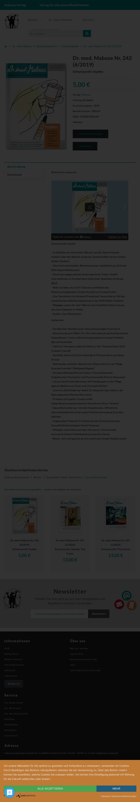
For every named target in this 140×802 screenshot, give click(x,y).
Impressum (106, 796)
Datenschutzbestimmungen (124, 796)
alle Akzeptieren (50, 788)
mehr (116, 788)
